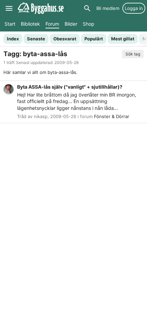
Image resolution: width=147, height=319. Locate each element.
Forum (52, 24)
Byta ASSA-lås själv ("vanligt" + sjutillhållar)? (69, 87)
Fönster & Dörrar (111, 116)
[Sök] (87, 8)
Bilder (71, 24)
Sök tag (132, 53)
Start (9, 24)
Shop (88, 24)
